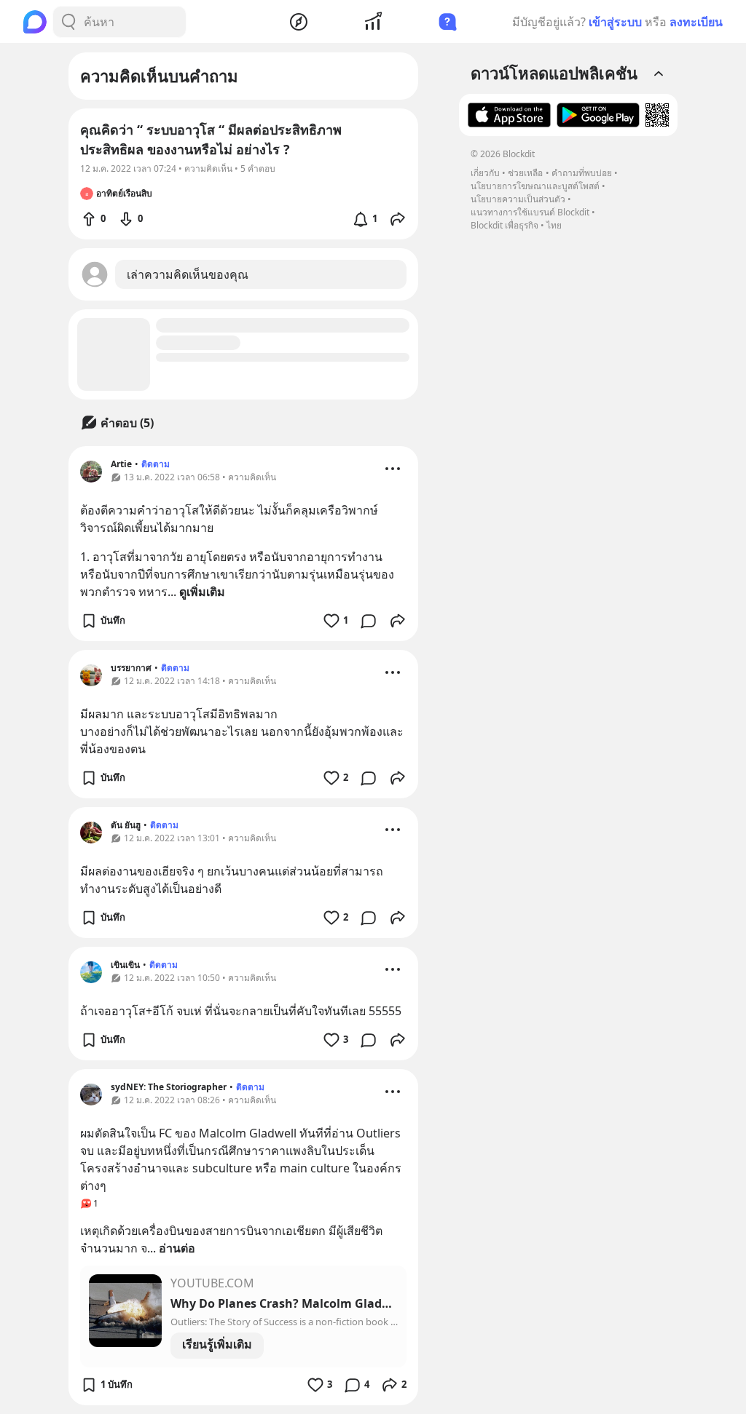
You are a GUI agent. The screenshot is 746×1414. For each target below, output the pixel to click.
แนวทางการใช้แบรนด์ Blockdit (530, 212)
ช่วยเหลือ (525, 173)
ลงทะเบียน (696, 22)
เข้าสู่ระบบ (615, 22)
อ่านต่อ (177, 1248)
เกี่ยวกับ (485, 173)
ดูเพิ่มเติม (202, 592)
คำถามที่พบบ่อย (581, 173)
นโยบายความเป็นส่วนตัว (518, 199)
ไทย (554, 225)
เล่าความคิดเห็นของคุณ (187, 274)
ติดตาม (155, 464)
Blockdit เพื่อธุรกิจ (504, 225)
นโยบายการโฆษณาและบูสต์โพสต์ (535, 186)
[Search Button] (68, 22)
